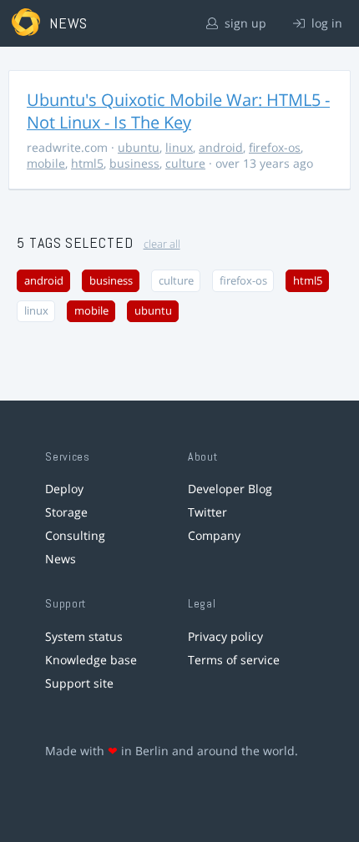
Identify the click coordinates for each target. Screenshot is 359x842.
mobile (46, 163)
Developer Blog (230, 489)
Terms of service (234, 660)
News (60, 559)
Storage (66, 512)
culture (185, 163)
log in (325, 23)
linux (179, 147)
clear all (162, 244)
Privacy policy (225, 636)
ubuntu (138, 147)
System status (84, 636)
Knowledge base (91, 660)
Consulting (75, 535)
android (221, 147)
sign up (243, 23)
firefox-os (275, 147)
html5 (87, 163)
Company (214, 535)
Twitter (207, 512)
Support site (79, 683)
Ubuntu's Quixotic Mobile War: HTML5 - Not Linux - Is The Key (178, 111)
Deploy (64, 489)
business (134, 163)
